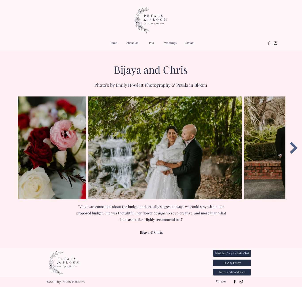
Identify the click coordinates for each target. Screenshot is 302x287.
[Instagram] (275, 43)
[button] (151, 43)
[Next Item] (294, 148)
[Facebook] (269, 43)
